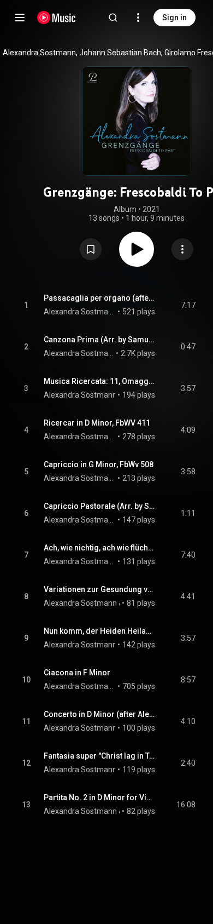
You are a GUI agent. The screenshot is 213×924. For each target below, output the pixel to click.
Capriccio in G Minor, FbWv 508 (98, 464)
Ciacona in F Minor (77, 672)
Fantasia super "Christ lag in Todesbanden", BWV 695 (100, 755)
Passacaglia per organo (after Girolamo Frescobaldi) (100, 298)
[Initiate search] (113, 17)
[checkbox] (187, 305)
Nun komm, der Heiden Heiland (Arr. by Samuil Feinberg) (100, 631)
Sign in (174, 17)
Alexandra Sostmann (80, 311)
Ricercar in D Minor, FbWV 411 (97, 422)
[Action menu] (182, 249)
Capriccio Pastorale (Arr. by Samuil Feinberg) (100, 506)
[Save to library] (90, 249)
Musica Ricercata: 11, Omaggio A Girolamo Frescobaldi (100, 381)
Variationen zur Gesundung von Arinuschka (100, 589)
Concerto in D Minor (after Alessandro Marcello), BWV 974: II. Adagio (100, 714)
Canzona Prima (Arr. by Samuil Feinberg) (100, 339)
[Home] (56, 17)
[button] (91, 249)
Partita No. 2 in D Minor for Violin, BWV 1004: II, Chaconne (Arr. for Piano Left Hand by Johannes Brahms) (100, 797)
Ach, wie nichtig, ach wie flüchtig (100, 547)
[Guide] (19, 17)
